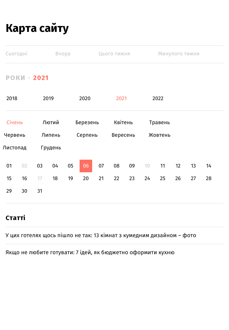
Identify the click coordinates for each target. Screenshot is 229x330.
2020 (84, 98)
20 (86, 178)
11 (162, 166)
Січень (14, 122)
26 (178, 178)
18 (55, 178)
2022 (157, 98)
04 (55, 166)
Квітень (123, 122)
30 (24, 191)
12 (178, 166)
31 (39, 191)
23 (132, 178)
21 (101, 178)
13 (193, 166)
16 (24, 178)
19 (70, 178)
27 (193, 178)
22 (116, 178)
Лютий (51, 122)
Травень (159, 122)
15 (9, 178)
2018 (11, 98)
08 (117, 166)
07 (101, 166)
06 (86, 166)
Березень (87, 122)
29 (9, 191)
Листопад (14, 148)
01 (9, 166)
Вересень (123, 135)
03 (39, 166)
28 (209, 178)
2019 (48, 98)
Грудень (51, 148)
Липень (51, 135)
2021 (41, 78)
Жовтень (159, 135)
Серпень (87, 135)
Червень (14, 135)
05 (70, 166)
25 (162, 178)
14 (208, 166)
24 (147, 178)
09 (132, 166)
